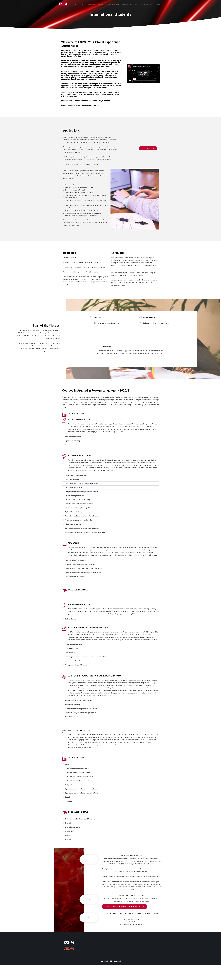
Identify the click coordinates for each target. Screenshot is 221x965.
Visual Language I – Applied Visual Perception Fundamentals (84, 568)
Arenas (67, 765)
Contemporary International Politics (76, 475)
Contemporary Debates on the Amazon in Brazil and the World (85, 532)
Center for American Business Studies (77, 769)
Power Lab (68, 801)
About (81, 4)
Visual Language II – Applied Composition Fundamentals (83, 572)
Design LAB (68, 785)
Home (75, 4)
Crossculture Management (73, 487)
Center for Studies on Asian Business (77, 781)
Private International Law (73, 524)
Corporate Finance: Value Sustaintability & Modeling (81, 483)
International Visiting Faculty (129, 4)
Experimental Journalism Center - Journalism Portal (81, 793)
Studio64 (68, 839)
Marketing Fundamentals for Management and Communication (85, 657)
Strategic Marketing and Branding (76, 665)
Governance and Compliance (74, 445)
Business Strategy (71, 619)
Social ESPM (69, 831)
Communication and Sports (73, 645)
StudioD (67, 835)
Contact (158, 4)
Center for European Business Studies (77, 773)
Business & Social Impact (73, 437)
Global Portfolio (70, 653)
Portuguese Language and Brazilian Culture (79, 520)
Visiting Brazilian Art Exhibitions (75, 560)
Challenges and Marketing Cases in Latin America (81, 709)
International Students (112, 4)
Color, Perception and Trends (74, 576)
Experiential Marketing (72, 441)
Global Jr (67, 797)
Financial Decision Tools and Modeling (77, 500)
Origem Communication (72, 827)
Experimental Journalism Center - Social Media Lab (81, 789)
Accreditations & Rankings (95, 4)
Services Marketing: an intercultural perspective (80, 713)
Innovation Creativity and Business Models (78, 701)
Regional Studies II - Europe (74, 512)
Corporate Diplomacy (72, 479)
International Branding (72, 705)
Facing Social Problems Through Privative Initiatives (81, 492)
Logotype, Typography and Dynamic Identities (80, 564)
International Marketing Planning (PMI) (77, 508)
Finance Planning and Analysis (74, 496)
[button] (110, 437)
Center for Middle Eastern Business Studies (79, 777)
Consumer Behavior (71, 649)
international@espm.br (97, 220)
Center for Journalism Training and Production (80, 819)
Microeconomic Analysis (72, 661)
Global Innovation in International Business (79, 504)
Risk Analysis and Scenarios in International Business (82, 516)
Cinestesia (68, 823)
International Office (146, 4)
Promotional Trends (71, 717)
